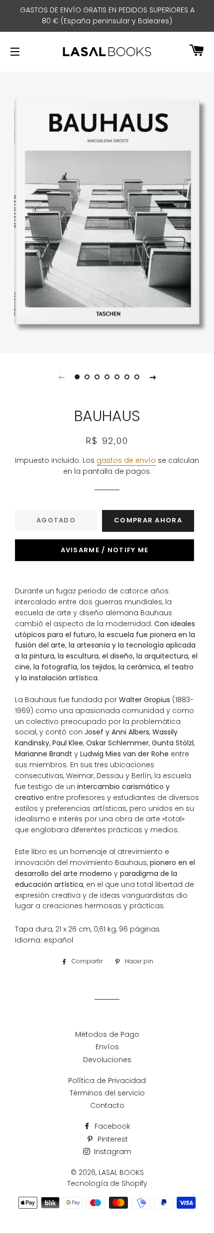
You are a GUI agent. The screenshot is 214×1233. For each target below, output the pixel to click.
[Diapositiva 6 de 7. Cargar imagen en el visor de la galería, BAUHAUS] (127, 377)
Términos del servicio (107, 1093)
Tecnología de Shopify (107, 1183)
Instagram (111, 1152)
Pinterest (112, 1139)
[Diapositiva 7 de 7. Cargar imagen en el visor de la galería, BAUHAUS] (137, 377)
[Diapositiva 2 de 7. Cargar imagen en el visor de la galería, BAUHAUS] (87, 377)
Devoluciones (107, 1060)
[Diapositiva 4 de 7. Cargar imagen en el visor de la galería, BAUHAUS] (107, 377)
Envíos (107, 1047)
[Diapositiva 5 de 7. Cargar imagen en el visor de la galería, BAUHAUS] (117, 377)
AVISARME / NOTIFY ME (105, 550)
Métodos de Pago (107, 1034)
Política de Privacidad (107, 1081)
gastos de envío (126, 460)
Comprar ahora (148, 520)
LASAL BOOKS (121, 1172)
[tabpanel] (107, 211)
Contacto (107, 1105)
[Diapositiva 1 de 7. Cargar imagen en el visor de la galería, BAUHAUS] (77, 377)
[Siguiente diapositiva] (153, 377)
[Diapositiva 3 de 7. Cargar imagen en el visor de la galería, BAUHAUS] (97, 377)
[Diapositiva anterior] (61, 377)
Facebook (111, 1126)
